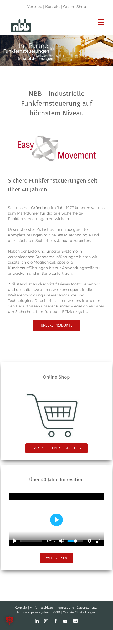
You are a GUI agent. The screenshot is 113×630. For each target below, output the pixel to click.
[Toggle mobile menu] (101, 22)
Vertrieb (34, 6)
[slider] (31, 540)
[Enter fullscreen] (98, 541)
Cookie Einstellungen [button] (79, 612)
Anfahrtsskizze (41, 608)
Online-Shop (74, 6)
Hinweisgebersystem (33, 612)
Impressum (64, 608)
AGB (56, 612)
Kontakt (52, 6)
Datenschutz (86, 608)
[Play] (15, 541)
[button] (9, 620)
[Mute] (62, 541)
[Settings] (89, 541)
